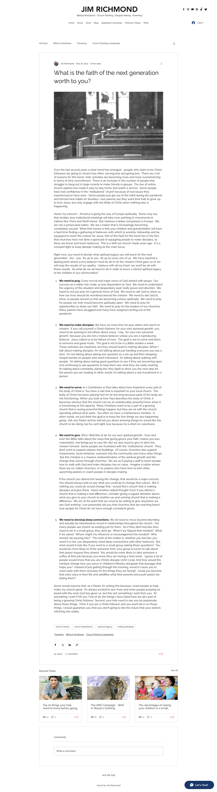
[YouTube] (192, 9)
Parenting (82, 43)
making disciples (126, 626)
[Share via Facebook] (55, 644)
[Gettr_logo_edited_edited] (201, 9)
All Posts (43, 43)
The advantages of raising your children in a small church (155, 707)
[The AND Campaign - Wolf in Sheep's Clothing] (108, 688)
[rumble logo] (196, 9)
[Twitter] (205, 9)
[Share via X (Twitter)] (62, 644)
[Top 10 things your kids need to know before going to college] (60, 688)
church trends (62, 626)
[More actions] (161, 63)
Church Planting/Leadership (106, 43)
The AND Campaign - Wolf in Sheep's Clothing (107, 707)
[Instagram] (188, 9)
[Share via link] (77, 644)
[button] (174, 43)
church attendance (83, 626)
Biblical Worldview (62, 43)
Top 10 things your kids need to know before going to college (60, 707)
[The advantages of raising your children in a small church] (156, 688)
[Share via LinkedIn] (69, 644)
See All (174, 670)
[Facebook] (183, 9)
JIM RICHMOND (109, 9)
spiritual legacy (105, 626)
